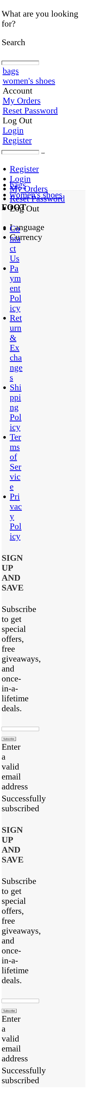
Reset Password (30, 110)
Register (17, 140)
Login (13, 130)
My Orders (22, 100)
